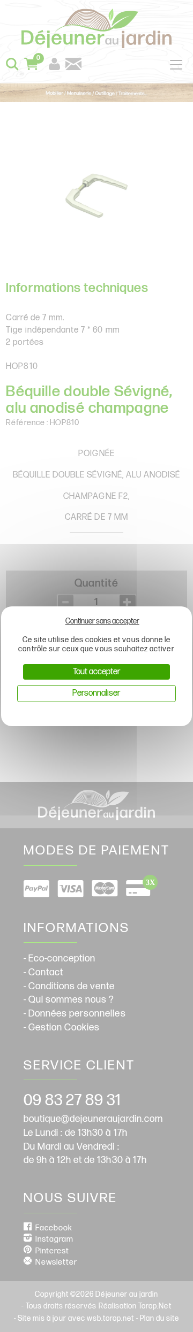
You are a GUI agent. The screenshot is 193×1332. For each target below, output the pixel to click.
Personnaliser (96, 693)
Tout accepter (96, 672)
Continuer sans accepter (102, 621)
